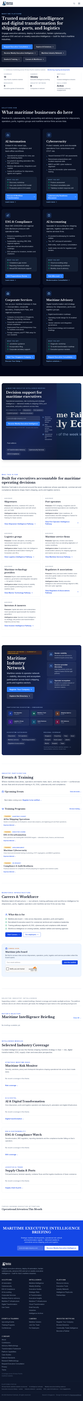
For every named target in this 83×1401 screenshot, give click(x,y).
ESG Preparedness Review (17, 276)
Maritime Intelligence (36, 1283)
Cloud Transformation (36, 1304)
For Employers (34, 1328)
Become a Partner (63, 1331)
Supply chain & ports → (14, 1188)
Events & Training (10, 59)
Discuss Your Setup (12, 361)
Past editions (11, 443)
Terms (4, 1370)
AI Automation (6, 1283)
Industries (32, 1310)
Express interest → (10, 825)
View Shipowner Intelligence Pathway (19, 524)
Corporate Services (9, 1295)
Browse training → (75, 809)
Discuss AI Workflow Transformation (15, 197)
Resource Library (63, 1283)
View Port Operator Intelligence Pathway (57, 523)
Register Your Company (20, 689)
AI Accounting (6, 1292)
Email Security (34, 1307)
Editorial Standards (8, 1358)
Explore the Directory (19, 696)
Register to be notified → (32, 800)
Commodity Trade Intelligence (67, 1328)
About (4, 1339)
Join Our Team (34, 1325)
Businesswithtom (75, 1395)
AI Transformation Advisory (16, 450)
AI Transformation (35, 1295)
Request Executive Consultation (16, 47)
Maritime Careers (35, 1322)
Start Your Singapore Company (19, 357)
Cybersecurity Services (36, 450)
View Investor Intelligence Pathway (17, 626)
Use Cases (5, 1307)
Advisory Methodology (10, 1346)
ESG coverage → (11, 1154)
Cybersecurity (7, 1286)
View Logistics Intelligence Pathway (18, 557)
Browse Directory (63, 1325)
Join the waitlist (70, 962)
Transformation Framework (11, 1349)
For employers (30, 934)
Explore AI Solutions (43, 47)
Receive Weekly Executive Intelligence (19, 53)
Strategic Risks (34, 1292)
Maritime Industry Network (52, 53)
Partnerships (61, 1295)
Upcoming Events (8, 1322)
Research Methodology (10, 1361)
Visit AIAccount (54, 276)
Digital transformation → (14, 1119)
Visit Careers (12, 934)
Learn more (9, 202)
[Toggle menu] (79, 3)
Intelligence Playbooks (65, 1292)
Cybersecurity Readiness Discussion (57, 197)
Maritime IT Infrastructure (38, 1301)
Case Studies (6, 1355)
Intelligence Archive (36, 1313)
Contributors (6, 1343)
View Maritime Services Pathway (57, 557)
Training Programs (8, 1325)
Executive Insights (35, 1298)
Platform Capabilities (9, 1352)
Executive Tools (62, 1286)
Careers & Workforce (33, 59)
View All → (77, 1018)
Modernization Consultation (57, 280)
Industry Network (63, 1289)
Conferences (6, 1328)
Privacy (4, 1367)
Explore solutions (53, 361)
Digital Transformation (9, 1304)
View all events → (75, 791)
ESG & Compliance (13, 454)
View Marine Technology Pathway (17, 593)
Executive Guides (35, 1289)
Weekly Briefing (34, 1286)
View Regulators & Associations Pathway (57, 592)
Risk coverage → (11, 1085)
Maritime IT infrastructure (10, 1301)
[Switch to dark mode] (74, 3)
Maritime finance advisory (11, 1298)
